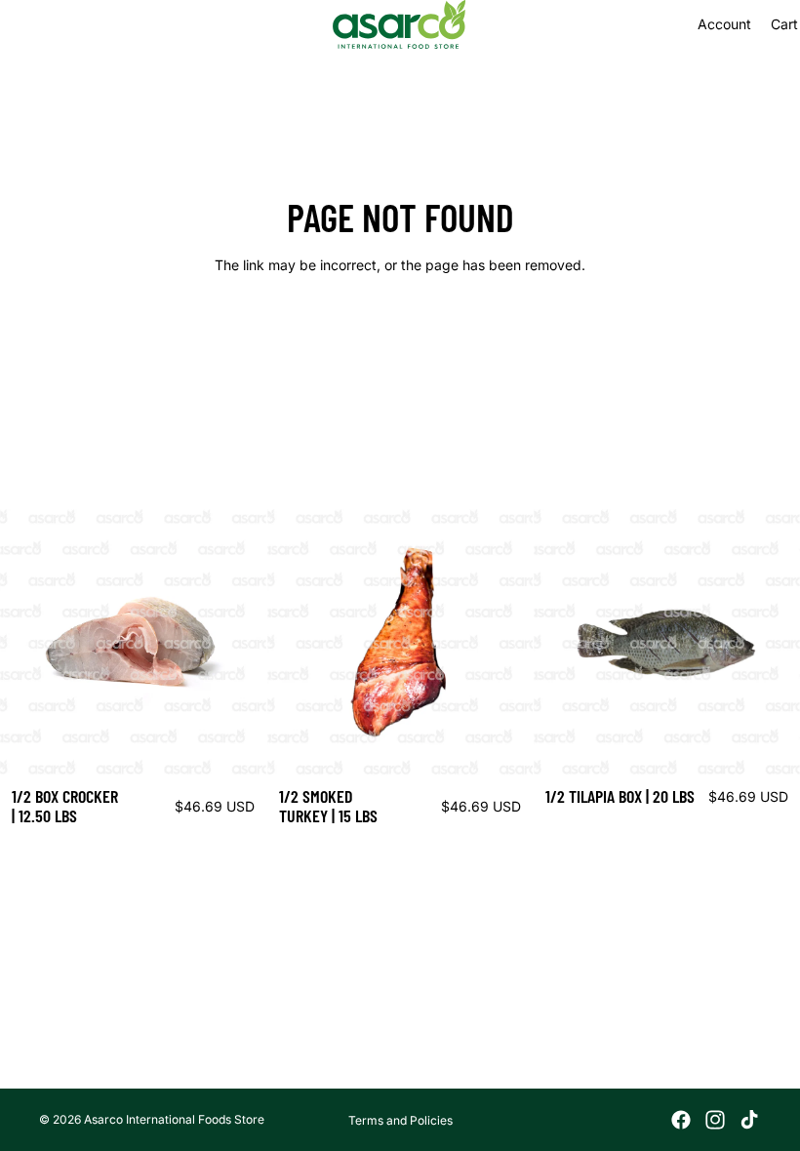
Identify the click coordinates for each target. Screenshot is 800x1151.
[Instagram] (715, 1119)
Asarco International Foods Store (174, 1119)
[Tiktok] (749, 1119)
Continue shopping (400, 335)
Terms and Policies (400, 1120)
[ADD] (236, 745)
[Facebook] (681, 1119)
